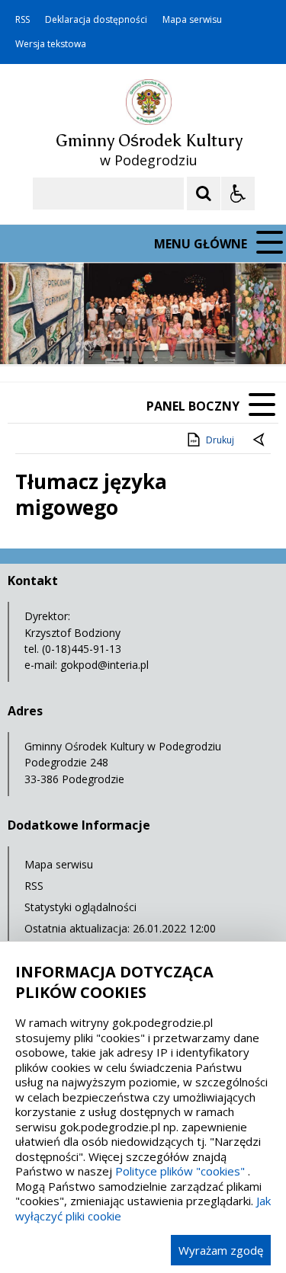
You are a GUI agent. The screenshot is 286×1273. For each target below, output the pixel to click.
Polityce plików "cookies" (180, 1171)
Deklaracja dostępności (96, 19)
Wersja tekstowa (50, 44)
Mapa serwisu (192, 19)
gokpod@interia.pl (104, 664)
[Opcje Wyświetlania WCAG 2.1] (238, 193)
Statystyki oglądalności (80, 907)
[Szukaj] (203, 193)
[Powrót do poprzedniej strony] (260, 440)
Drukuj (220, 439)
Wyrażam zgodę (220, 1250)
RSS (22, 19)
